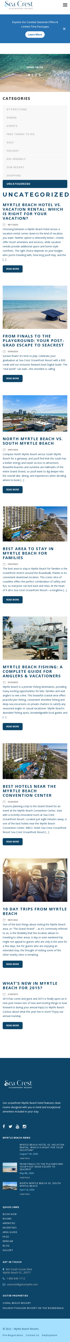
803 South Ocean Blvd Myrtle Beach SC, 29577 (17, 1271)
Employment (49, 1335)
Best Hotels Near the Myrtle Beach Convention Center (29, 790)
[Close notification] (64, 29)
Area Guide (10, 1232)
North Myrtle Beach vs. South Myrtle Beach (33, 441)
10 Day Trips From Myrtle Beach (35, 911)
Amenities (9, 1223)
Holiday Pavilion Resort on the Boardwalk (33, 1308)
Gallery (8, 1250)
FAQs (6, 1236)
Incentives (10, 1227)
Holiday (13, 150)
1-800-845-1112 (15, 1278)
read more (25, 1158)
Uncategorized (18, 183)
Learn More (35, 34)
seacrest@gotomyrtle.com (22, 1284)
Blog (6, 1245)
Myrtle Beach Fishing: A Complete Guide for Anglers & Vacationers (33, 671)
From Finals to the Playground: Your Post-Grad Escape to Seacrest (33, 340)
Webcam (8, 1241)
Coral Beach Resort (17, 1303)
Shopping (14, 175)
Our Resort (15, 167)
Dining (12, 117)
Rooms (7, 1218)
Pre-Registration (13, 1335)
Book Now (10, 1214)
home (30, 67)
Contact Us (32, 1335)
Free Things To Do (21, 134)
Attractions (17, 109)
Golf (10, 142)
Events (12, 126)
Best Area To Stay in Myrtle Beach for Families (28, 553)
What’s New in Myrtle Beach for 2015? (30, 985)
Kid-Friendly (16, 159)
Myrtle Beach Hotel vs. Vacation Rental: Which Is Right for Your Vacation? (33, 211)
